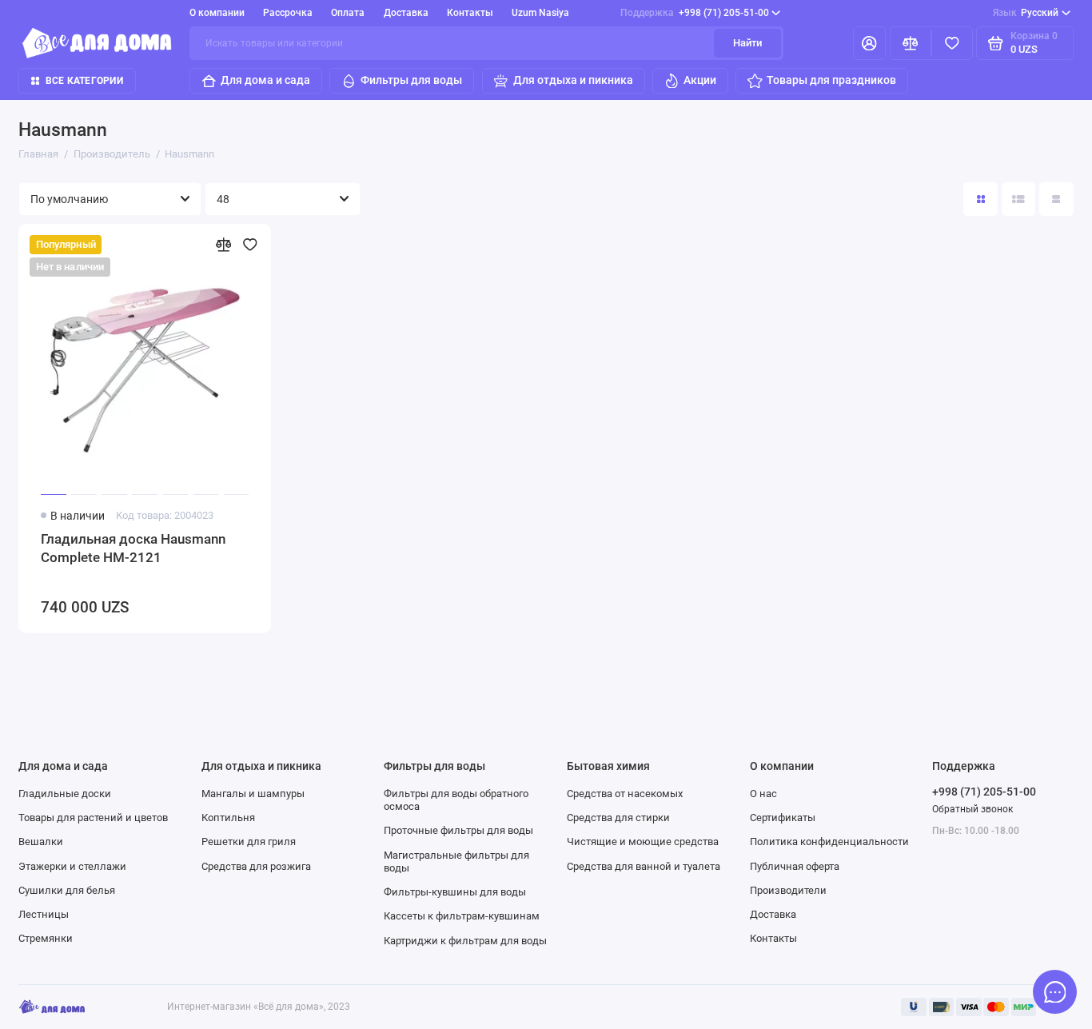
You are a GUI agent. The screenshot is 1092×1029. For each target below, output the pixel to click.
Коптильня (228, 818)
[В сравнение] (223, 244)
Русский (1026, 12)
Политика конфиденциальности (829, 842)
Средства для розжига (256, 866)
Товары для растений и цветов (93, 818)
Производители (788, 890)
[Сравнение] (911, 43)
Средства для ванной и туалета (643, 866)
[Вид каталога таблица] (1056, 199)
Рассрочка (288, 12)
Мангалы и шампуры (253, 794)
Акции (699, 80)
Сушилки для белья (66, 890)
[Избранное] (952, 43)
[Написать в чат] (1055, 992)
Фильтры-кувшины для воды (455, 892)
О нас (763, 794)
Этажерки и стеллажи (72, 866)
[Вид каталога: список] (1019, 199)
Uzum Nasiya (540, 12)
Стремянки (45, 938)
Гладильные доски (64, 794)
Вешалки (40, 842)
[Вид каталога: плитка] (980, 199)
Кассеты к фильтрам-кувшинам (462, 916)
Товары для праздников (831, 80)
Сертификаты (782, 818)
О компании (217, 12)
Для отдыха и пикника (573, 80)
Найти (747, 43)
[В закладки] (250, 244)
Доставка (406, 12)
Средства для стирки (618, 818)
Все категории (84, 80)
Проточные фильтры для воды (458, 830)
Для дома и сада (265, 80)
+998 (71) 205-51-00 (694, 12)
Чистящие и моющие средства (643, 842)
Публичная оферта (794, 866)
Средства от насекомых (625, 794)
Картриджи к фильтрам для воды (465, 941)
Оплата (348, 12)
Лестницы (43, 914)
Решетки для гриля (248, 842)
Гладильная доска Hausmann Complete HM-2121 (133, 547)
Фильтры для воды (411, 80)
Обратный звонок (972, 809)
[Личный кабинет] (869, 43)
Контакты (470, 12)
